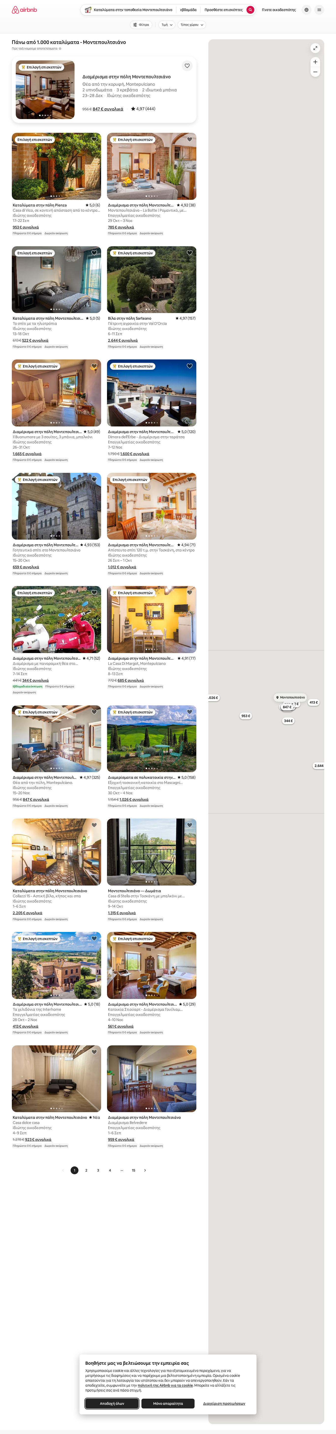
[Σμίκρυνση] (315, 72)
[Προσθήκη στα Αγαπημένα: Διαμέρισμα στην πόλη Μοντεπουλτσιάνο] (190, 139)
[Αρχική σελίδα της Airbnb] (24, 10)
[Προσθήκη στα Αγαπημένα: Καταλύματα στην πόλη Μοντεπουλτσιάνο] (94, 253)
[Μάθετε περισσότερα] (60, 48)
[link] (63, 1170)
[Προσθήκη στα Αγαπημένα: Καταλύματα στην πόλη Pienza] (94, 139)
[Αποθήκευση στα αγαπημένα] (187, 65)
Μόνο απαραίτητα (168, 1403)
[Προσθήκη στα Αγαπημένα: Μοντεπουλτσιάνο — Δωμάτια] (190, 825)
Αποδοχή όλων (112, 1403)
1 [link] (74, 1170)
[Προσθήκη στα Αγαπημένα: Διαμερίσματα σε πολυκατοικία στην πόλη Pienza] (190, 712)
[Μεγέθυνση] (315, 62)
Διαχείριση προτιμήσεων (224, 1403)
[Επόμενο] (144, 1170)
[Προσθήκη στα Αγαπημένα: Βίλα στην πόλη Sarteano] (190, 253)
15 (133, 1170)
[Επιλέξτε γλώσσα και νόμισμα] (306, 10)
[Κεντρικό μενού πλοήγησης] (319, 10)
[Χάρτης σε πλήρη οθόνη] (315, 48)
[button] (108, 109)
